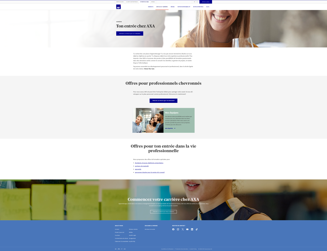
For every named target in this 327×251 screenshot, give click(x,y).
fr (194, 2)
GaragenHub (132, 238)
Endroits (150, 6)
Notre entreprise (198, 6)
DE (116, 249)
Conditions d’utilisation (167, 249)
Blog (207, 6)
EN (125, 249)
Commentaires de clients (121, 238)
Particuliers (120, 2)
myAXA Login (132, 235)
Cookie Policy (193, 249)
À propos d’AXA (144, 2)
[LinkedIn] (192, 228)
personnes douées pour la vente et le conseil (150, 172)
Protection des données (181, 249)
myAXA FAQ (132, 241)
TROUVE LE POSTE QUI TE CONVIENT (163, 100)
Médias (173, 6)
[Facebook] (173, 228)
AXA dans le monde (150, 229)
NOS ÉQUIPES (169, 128)
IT (122, 249)
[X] (183, 228)
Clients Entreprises (132, 2)
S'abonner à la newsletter (122, 241)
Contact (117, 229)
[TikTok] (197, 228)
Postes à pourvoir (119, 232)
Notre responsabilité (184, 6)
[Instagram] (178, 228)
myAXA (153, 2)
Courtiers (117, 235)
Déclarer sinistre (133, 229)
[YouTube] (187, 228)
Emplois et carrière (162, 6)
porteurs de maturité (142, 166)
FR (119, 249)
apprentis (138, 169)
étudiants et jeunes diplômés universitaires (149, 163)
